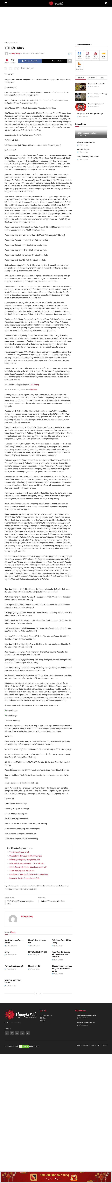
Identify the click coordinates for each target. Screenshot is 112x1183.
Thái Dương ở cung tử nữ (19, 852)
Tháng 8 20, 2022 (28, 53)
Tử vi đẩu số (13, 42)
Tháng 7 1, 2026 (83, 135)
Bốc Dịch (43, 1018)
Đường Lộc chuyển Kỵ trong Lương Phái (24, 860)
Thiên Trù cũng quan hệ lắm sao (21, 871)
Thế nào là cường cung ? (14, 966)
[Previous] (36, 993)
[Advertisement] (56, 23)
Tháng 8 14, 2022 (58, 945)
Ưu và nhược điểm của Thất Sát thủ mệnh (25, 856)
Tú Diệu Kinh (63, 886)
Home (6, 42)
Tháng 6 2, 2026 (83, 159)
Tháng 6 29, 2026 (83, 145)
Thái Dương (34, 385)
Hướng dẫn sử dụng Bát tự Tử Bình (88, 157)
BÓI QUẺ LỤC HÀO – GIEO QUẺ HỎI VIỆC (90, 114)
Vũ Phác (43, 1020)
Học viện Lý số (13, 1046)
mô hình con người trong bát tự (87, 133)
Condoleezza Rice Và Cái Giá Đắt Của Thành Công (28, 874)
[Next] (40, 993)
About (78, 1045)
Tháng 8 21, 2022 (11, 955)
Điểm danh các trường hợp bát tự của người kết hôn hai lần (62, 968)
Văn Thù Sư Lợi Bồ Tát (28, 889)
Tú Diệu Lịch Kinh (12, 889)
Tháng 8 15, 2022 (34, 955)
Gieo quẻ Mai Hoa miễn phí (96, 84)
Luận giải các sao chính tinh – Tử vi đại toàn (26, 863)
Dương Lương (15, 53)
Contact (105, 1045)
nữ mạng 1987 (36, 886)
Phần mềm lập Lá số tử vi (96, 104)
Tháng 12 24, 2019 (11, 945)
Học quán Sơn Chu (46, 1015)
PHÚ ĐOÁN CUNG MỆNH (37, 952)
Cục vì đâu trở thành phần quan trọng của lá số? (28, 867)
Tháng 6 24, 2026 (83, 152)
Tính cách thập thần (83, 149)
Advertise (85, 1045)
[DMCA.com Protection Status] (29, 1046)
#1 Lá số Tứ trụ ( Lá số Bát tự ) (97, 94)
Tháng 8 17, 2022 (58, 974)
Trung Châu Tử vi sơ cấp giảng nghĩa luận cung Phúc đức (61, 954)
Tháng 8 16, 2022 (34, 945)
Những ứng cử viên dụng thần (86, 142)
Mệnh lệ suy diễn (34, 966)
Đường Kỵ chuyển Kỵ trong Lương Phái (24, 878)
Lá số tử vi (24, 886)
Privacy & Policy (95, 1045)
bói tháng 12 (13, 886)
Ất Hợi (7, 952)
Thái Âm (33, 390)
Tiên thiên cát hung (50, 886)
